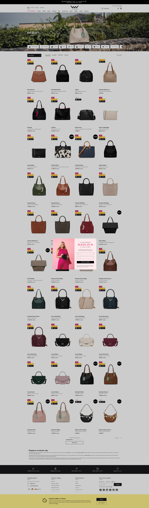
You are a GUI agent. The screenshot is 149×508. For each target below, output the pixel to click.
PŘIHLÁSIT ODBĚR (85, 262)
